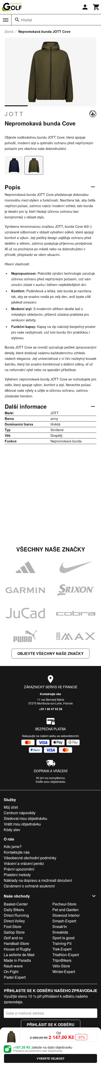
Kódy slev (12, 829)
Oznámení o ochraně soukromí (29, 886)
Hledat (26, 20)
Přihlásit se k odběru (50, 1024)
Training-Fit (61, 943)
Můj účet (11, 807)
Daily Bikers (14, 909)
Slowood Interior (66, 915)
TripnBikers (61, 960)
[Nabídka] (5, 20)
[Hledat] (17, 19)
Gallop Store (14, 932)
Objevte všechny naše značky (50, 653)
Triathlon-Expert (65, 954)
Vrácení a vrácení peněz (24, 863)
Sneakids (60, 932)
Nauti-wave (13, 966)
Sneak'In (59, 926)
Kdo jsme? (13, 846)
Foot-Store (12, 926)
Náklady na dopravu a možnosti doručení (38, 880)
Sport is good (63, 937)
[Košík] (96, 7)
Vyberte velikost (50, 1058)
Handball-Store (16, 943)
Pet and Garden (65, 909)
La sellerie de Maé (19, 954)
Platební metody (17, 874)
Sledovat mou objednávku (25, 818)
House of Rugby (17, 949)
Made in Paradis (17, 960)
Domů (9, 31)
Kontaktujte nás (50, 694)
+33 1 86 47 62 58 (50, 709)
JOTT (14, 114)
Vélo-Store (61, 966)
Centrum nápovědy (19, 812)
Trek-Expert (61, 949)
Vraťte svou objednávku (50, 782)
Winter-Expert (63, 971)
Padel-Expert (15, 977)
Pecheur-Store (64, 904)
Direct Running (16, 915)
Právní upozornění (19, 869)
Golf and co (13, 937)
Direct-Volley (14, 921)
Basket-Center (16, 904)
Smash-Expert (64, 921)
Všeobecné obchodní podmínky (30, 857)
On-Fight (11, 971)
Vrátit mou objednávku (22, 824)
